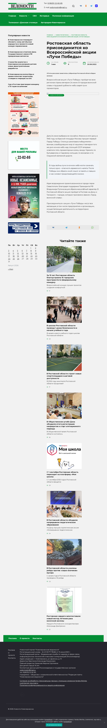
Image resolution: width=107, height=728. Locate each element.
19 (18, 256)
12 (18, 253)
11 (13, 253)
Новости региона (56, 95)
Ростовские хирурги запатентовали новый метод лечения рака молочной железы (63, 618)
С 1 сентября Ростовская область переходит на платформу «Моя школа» (62, 474)
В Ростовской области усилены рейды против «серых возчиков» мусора (62, 570)
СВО (35, 16)
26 (18, 259)
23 (36, 256)
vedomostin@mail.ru (58, 7)
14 (27, 253)
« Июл (10, 269)
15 (31, 253)
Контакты (37, 638)
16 (36, 253)
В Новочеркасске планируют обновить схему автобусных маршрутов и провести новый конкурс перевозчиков (20, 43)
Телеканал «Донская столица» (23, 23)
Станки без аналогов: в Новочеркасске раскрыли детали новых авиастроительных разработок (22, 65)
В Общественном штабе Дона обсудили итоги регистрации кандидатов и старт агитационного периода (63, 425)
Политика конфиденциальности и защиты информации (42, 685)
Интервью (44, 16)
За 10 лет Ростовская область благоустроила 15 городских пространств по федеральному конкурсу (61, 278)
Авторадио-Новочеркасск (53, 23)
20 (23, 256)
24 (9, 259)
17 (9, 256)
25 (14, 259)
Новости (23, 16)
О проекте (25, 638)
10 (9, 253)
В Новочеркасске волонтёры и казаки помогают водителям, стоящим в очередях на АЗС (21, 76)
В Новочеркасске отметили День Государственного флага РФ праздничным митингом (22, 54)
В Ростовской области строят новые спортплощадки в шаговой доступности (64, 376)
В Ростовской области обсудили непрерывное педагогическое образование (62, 522)
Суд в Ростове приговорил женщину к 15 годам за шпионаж (23, 85)
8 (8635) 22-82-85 (55, 3)
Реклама (13, 638)
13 (22, 253)
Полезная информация (63, 16)
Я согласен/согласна (54, 725)
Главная (12, 16)
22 (32, 256)
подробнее (48, 719)
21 (27, 256)
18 (14, 256)
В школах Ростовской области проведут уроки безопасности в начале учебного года (62, 328)
